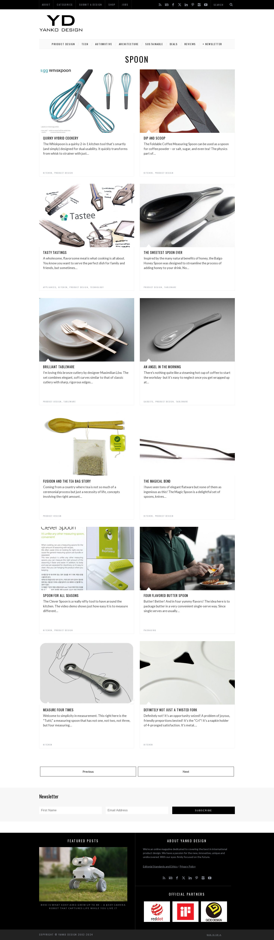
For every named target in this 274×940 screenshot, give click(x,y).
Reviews (190, 44)
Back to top (213, 935)
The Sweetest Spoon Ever (163, 252)
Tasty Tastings (55, 252)
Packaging (150, 630)
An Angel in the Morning (162, 366)
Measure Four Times (58, 709)
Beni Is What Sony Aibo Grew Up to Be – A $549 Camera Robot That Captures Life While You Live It (83, 906)
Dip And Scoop (155, 138)
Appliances (49, 287)
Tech (85, 44)
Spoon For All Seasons (61, 595)
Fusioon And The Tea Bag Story (67, 481)
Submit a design (90, 4)
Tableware (170, 287)
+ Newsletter (212, 44)
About (46, 4)
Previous (88, 771)
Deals (174, 44)
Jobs (125, 4)
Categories (65, 4)
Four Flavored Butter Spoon (166, 595)
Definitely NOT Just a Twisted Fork (170, 709)
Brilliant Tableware (59, 366)
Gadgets (148, 401)
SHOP (112, 4)
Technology (97, 287)
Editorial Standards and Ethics (160, 866)
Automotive (103, 44)
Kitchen (47, 172)
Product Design (63, 44)
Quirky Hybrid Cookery (60, 138)
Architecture (129, 44)
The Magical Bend (157, 481)
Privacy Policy (188, 866)
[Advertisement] (167, 23)
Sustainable (154, 44)
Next (186, 771)
